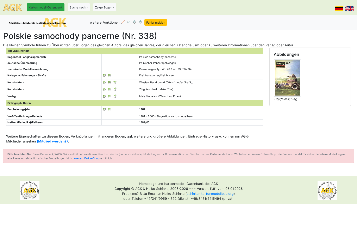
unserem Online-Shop (86, 158)
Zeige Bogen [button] (103, 7)
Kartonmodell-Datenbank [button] (46, 7)
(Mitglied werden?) (52, 141)
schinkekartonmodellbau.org (210, 194)
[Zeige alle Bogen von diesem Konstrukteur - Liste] (104, 82)
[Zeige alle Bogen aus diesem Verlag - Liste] (104, 96)
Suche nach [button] (78, 7)
